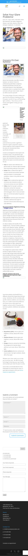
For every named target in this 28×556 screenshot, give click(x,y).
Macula (15, 23)
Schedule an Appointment (9, 543)
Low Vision (9, 23)
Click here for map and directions (11, 508)
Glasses (5, 23)
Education (17, 19)
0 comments (17, 25)
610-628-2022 (6, 453)
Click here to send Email (10, 458)
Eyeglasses (19, 21)
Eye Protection (6, 21)
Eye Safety (13, 21)
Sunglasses (10, 25)
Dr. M (5, 19)
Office (18, 23)
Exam (22, 19)
